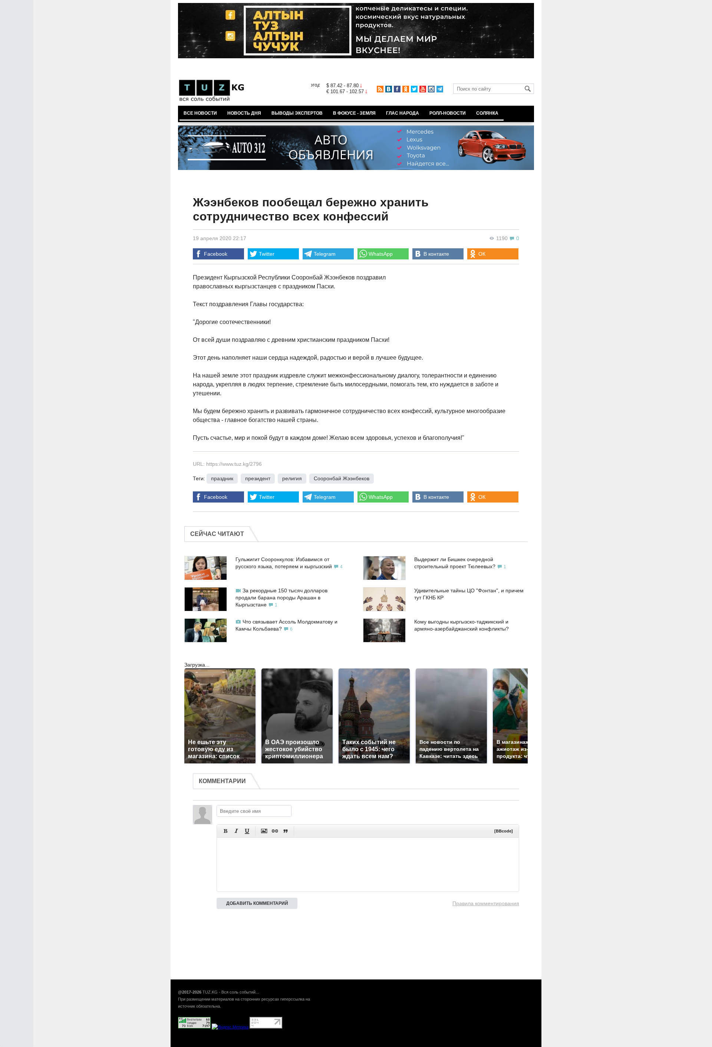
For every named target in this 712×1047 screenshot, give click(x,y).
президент (257, 478)
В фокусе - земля (354, 113)
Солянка (487, 113)
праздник (222, 478)
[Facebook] (397, 89)
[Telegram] (439, 89)
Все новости (200, 113)
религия (292, 478)
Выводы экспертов (297, 113)
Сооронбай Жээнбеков (341, 478)
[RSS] (380, 89)
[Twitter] (414, 89)
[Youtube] (422, 89)
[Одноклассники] (405, 89)
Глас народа (402, 113)
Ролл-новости (447, 113)
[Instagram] (431, 89)
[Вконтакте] (388, 89)
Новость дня (244, 113)
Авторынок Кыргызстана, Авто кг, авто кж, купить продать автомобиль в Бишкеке (268, 1043)
